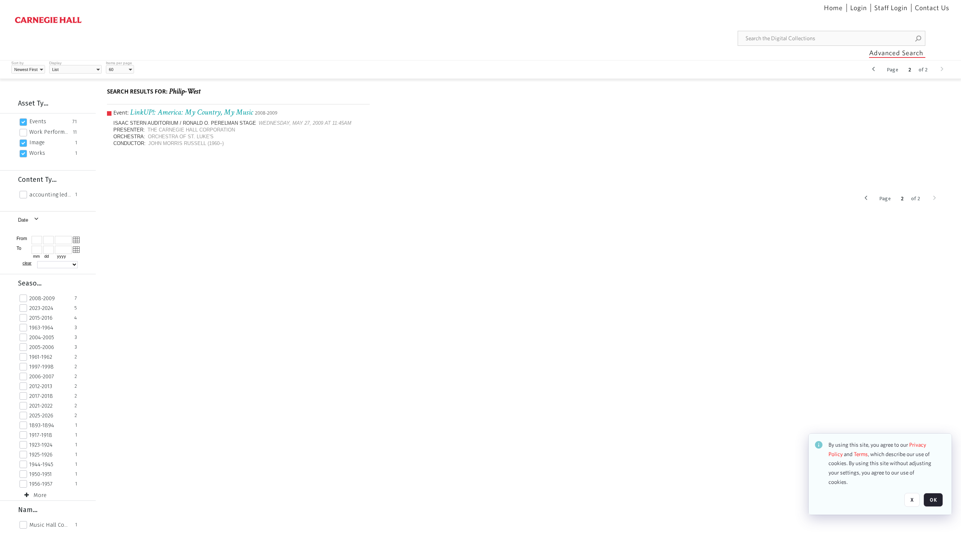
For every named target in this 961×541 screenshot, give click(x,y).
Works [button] (37, 153)
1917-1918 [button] (40, 435)
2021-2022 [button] (41, 405)
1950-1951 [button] (40, 474)
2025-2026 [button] (41, 415)
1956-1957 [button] (41, 484)
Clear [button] (27, 263)
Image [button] (37, 142)
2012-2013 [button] (40, 386)
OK (933, 500)
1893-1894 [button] (41, 425)
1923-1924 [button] (41, 444)
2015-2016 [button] (41, 317)
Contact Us (932, 8)
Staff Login (890, 8)
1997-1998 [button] (41, 366)
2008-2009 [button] (42, 298)
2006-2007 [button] (41, 376)
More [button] (40, 495)
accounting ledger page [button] (50, 194)
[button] (918, 38)
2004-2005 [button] (41, 337)
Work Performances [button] (49, 131)
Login (858, 8)
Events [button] (37, 121)
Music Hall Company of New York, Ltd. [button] (50, 524)
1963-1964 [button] (41, 327)
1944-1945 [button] (41, 464)
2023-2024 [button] (41, 308)
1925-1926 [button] (41, 454)
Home (833, 8)
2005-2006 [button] (41, 347)
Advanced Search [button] (896, 52)
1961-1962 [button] (40, 357)
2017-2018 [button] (41, 396)
